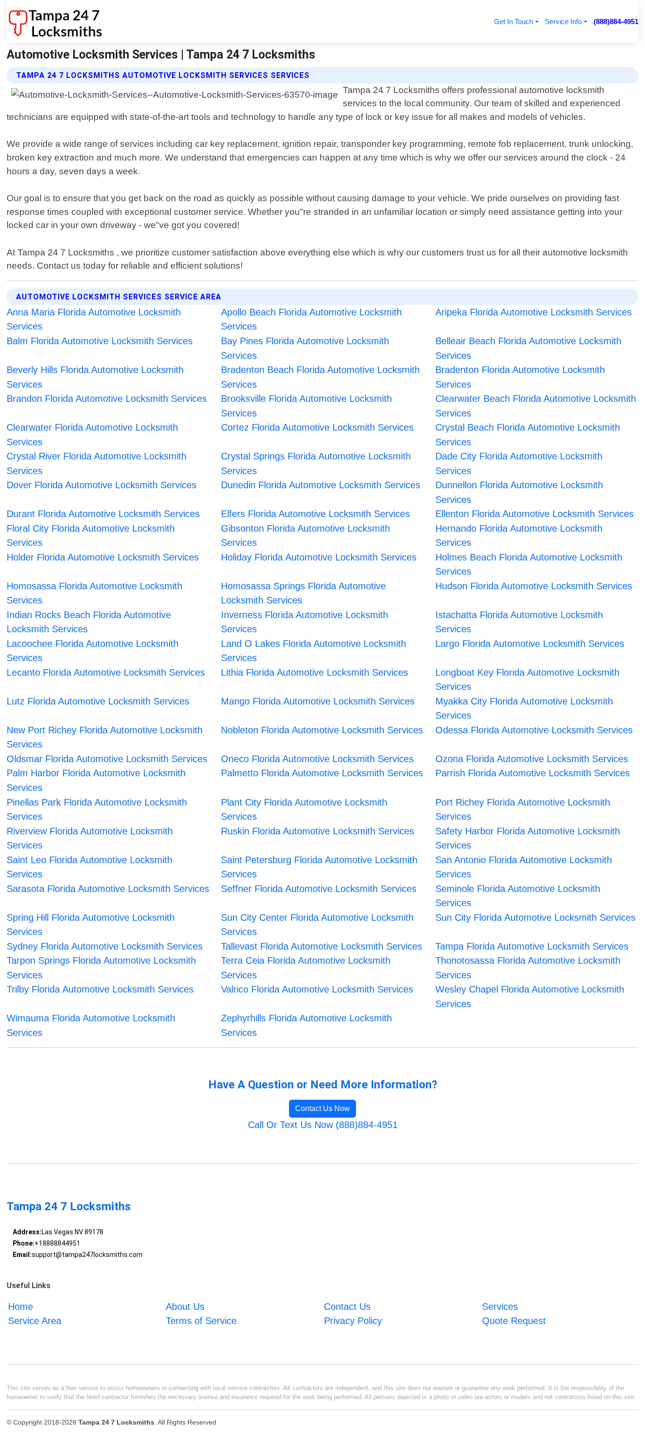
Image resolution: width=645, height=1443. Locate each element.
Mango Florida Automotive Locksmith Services (318, 701)
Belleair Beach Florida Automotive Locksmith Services (528, 348)
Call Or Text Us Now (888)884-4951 (323, 1125)
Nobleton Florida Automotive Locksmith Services (322, 730)
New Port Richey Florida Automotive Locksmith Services (105, 737)
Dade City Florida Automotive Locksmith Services (519, 463)
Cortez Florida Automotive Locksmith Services (317, 427)
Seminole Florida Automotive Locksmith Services (517, 895)
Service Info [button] (563, 21)
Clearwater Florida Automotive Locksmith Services (92, 434)
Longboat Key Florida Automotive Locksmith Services (527, 679)
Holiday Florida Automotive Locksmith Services (318, 557)
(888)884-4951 (616, 21)
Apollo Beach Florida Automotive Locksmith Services (311, 319)
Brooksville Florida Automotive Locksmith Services (306, 405)
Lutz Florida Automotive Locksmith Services (98, 701)
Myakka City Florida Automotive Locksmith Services (524, 708)
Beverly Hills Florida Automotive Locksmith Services (95, 377)
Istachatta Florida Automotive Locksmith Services (519, 622)
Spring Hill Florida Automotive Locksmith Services (91, 924)
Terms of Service (201, 1321)
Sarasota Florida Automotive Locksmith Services (108, 888)
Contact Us (347, 1306)
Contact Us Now (322, 1108)
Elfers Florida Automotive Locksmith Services (315, 514)
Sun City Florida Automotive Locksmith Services (535, 917)
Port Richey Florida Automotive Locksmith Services (522, 809)
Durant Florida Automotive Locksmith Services (103, 514)
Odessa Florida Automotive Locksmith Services (534, 730)
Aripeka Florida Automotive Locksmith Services (533, 312)
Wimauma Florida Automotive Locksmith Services (91, 1025)
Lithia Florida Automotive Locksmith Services (314, 672)
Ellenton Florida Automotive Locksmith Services (534, 514)
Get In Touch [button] (513, 21)
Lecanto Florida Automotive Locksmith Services (106, 672)
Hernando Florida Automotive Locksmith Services (519, 535)
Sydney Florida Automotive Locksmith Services (105, 946)
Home (20, 1306)
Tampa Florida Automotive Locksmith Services (531, 946)
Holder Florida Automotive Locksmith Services (103, 557)
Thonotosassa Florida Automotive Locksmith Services (527, 967)
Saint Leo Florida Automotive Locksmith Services (89, 867)
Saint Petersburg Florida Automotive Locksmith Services (319, 867)
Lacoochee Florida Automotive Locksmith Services (92, 650)
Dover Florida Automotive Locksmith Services (101, 485)
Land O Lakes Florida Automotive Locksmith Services (313, 650)
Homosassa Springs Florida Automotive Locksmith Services (303, 593)
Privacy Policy (353, 1321)
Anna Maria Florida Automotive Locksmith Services (94, 319)
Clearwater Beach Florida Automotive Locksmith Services (535, 405)
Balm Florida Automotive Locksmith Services (100, 341)
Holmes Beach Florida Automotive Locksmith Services (528, 564)
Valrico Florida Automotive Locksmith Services (317, 989)
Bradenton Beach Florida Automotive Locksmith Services (320, 377)
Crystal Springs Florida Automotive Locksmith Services (316, 463)
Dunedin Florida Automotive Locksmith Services (320, 485)
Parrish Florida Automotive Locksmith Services (532, 773)
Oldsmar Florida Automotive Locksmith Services (107, 759)
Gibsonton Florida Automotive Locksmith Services (305, 535)
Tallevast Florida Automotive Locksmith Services (321, 946)
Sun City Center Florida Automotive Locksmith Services (317, 924)
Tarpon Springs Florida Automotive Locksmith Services (101, 967)
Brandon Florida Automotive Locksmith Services (107, 398)
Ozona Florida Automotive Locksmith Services (531, 759)
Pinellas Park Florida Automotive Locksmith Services (97, 809)
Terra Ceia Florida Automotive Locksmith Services (305, 967)
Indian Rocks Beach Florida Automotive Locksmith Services (89, 622)
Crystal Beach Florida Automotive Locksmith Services (527, 434)
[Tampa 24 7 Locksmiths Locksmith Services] (54, 21)
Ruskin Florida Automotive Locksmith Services (317, 831)
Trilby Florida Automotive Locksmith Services (100, 989)
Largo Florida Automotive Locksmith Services (529, 643)
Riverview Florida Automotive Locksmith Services (90, 838)
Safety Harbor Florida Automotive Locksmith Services (527, 838)
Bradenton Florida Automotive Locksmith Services (520, 377)
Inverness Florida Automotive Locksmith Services (304, 622)
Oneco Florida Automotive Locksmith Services (317, 759)
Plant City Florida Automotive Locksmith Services (304, 809)
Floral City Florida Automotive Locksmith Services (91, 535)
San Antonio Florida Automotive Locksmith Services (523, 867)
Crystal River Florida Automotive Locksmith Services (97, 463)
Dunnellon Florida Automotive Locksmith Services (519, 492)
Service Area (34, 1321)
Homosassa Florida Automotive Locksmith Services (94, 593)
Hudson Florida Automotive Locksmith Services (533, 586)
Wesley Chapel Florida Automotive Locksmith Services (529, 996)
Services (500, 1306)
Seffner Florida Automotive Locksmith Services (318, 888)
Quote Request (514, 1321)
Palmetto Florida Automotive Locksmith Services (322, 773)
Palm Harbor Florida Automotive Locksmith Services (96, 780)
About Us (185, 1306)
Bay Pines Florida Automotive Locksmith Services (305, 348)
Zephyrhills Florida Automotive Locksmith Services (306, 1025)
